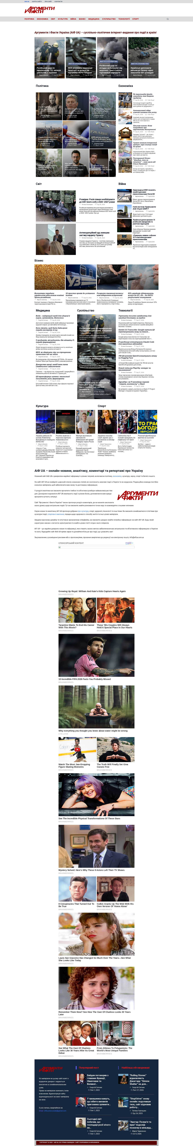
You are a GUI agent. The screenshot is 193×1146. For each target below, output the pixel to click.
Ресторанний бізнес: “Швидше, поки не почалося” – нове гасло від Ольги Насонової (144, 161)
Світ (53, 19)
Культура (63, 19)
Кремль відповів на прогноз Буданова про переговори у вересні (74, 111)
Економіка (42, 19)
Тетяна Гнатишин (87, 204)
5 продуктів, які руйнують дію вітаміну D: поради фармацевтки (55, 341)
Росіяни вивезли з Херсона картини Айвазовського (63, 438)
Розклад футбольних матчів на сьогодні (147, 437)
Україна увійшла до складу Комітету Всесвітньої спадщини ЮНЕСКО (45, 439)
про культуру (83, 511)
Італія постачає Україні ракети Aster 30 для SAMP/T (144, 208)
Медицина (93, 19)
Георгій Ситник (45, 115)
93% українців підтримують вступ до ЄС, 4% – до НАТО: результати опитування (141, 295)
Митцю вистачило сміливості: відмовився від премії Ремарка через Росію (85, 439)
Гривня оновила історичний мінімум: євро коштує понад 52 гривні (145, 144)
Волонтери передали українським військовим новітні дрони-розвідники (49, 295)
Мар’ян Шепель (139, 196)
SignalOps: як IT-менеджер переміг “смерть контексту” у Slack (134, 383)
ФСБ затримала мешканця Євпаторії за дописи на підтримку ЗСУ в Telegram (80, 70)
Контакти (58, 1)
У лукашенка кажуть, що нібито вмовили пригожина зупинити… (99, 1101)
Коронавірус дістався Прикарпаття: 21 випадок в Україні (74, 139)
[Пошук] (168, 19)
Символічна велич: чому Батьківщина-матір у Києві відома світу (48, 139)
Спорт (135, 19)
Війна (73, 19)
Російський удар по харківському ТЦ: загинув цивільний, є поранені (49, 70)
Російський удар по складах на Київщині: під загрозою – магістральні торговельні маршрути (110, 69)
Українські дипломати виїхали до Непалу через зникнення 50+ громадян (142, 70)
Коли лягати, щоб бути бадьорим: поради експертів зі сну (52, 329)
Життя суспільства (46, 64)
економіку (117, 476)
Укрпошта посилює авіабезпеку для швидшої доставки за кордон (135, 317)
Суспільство (109, 19)
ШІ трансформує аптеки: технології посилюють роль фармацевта (53, 378)
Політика (29, 19)
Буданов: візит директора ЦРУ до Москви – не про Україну (102, 168)
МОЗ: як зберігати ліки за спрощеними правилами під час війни (53, 353)
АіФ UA (26, 1)
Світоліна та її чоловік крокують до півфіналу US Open (126, 438)
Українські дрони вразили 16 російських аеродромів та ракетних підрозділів (144, 222)
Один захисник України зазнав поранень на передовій (47, 168)
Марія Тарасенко (105, 444)
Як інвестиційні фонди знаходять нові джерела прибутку (143, 96)
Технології (124, 19)
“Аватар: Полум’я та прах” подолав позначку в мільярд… (141, 1125)
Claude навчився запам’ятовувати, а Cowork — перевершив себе (47, 110)
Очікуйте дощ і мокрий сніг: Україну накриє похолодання (101, 111)
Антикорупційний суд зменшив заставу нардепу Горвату (94, 234)
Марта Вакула (43, 75)
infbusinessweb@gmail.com (55, 1111)
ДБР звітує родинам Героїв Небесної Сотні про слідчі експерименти (102, 139)
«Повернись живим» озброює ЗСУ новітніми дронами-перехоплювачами (144, 237)
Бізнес (82, 19)
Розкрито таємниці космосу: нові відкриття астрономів (110, 294)
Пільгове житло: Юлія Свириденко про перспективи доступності (144, 127)
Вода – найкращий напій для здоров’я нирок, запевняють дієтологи (53, 317)
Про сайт (48, 1)
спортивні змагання (56, 514)
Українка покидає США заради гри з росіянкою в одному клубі (106, 439)
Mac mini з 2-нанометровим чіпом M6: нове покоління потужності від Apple (75, 167)
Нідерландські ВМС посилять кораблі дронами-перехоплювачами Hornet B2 (144, 192)
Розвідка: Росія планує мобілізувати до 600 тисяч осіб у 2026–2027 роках (97, 200)
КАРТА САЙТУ (37, 1)
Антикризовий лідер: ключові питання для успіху (145, 111)
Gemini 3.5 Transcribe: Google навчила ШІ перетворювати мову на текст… (137, 331)
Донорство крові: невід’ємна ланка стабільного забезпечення (52, 365)
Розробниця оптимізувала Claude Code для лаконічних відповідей (136, 343)
